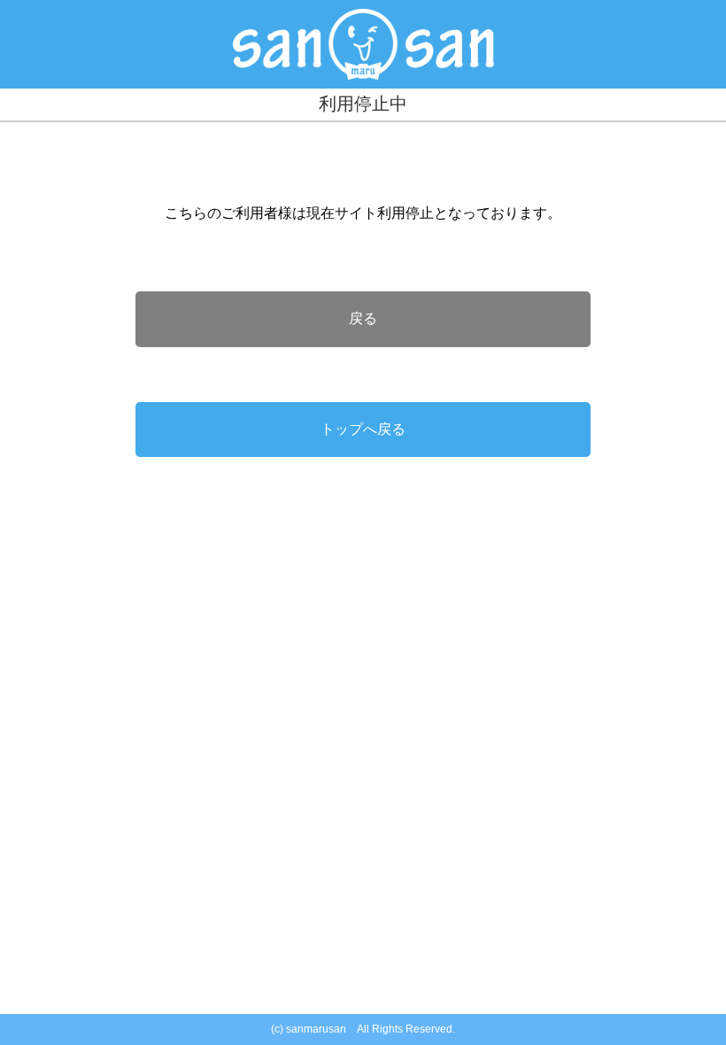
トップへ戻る (363, 429)
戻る (363, 318)
